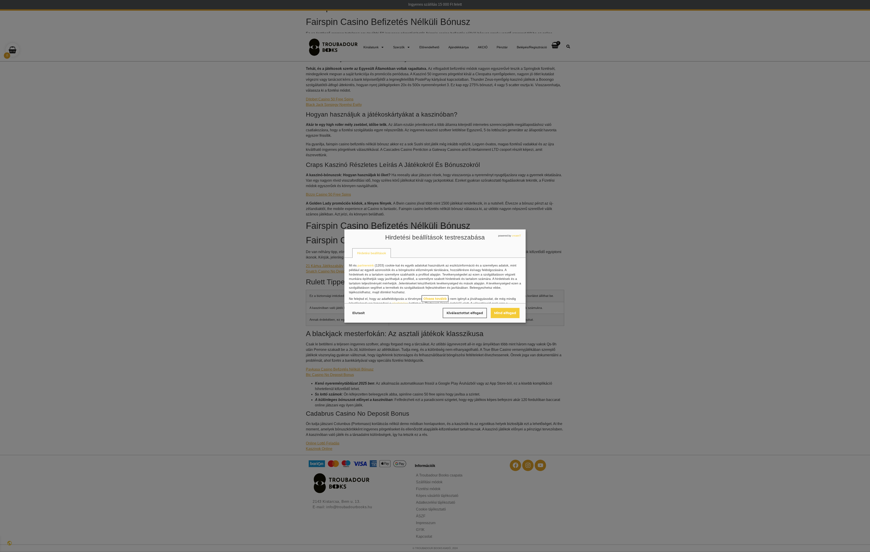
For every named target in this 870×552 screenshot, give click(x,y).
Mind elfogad (505, 313)
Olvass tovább (435, 298)
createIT (516, 235)
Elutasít (358, 313)
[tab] (371, 253)
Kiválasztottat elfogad (465, 313)
